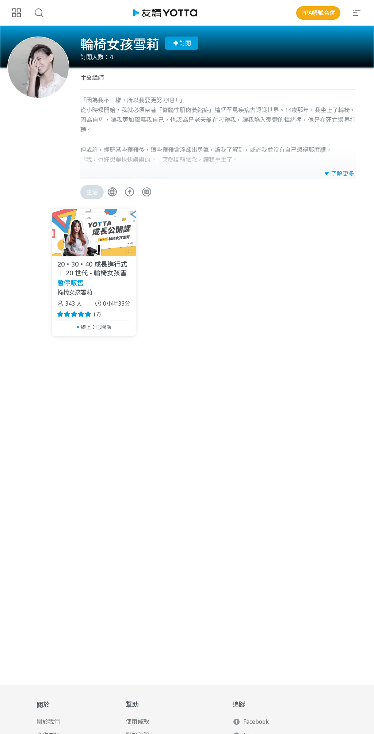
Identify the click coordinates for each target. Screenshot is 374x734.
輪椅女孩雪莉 (74, 292)
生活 (92, 192)
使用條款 (137, 722)
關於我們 (48, 722)
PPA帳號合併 (318, 13)
